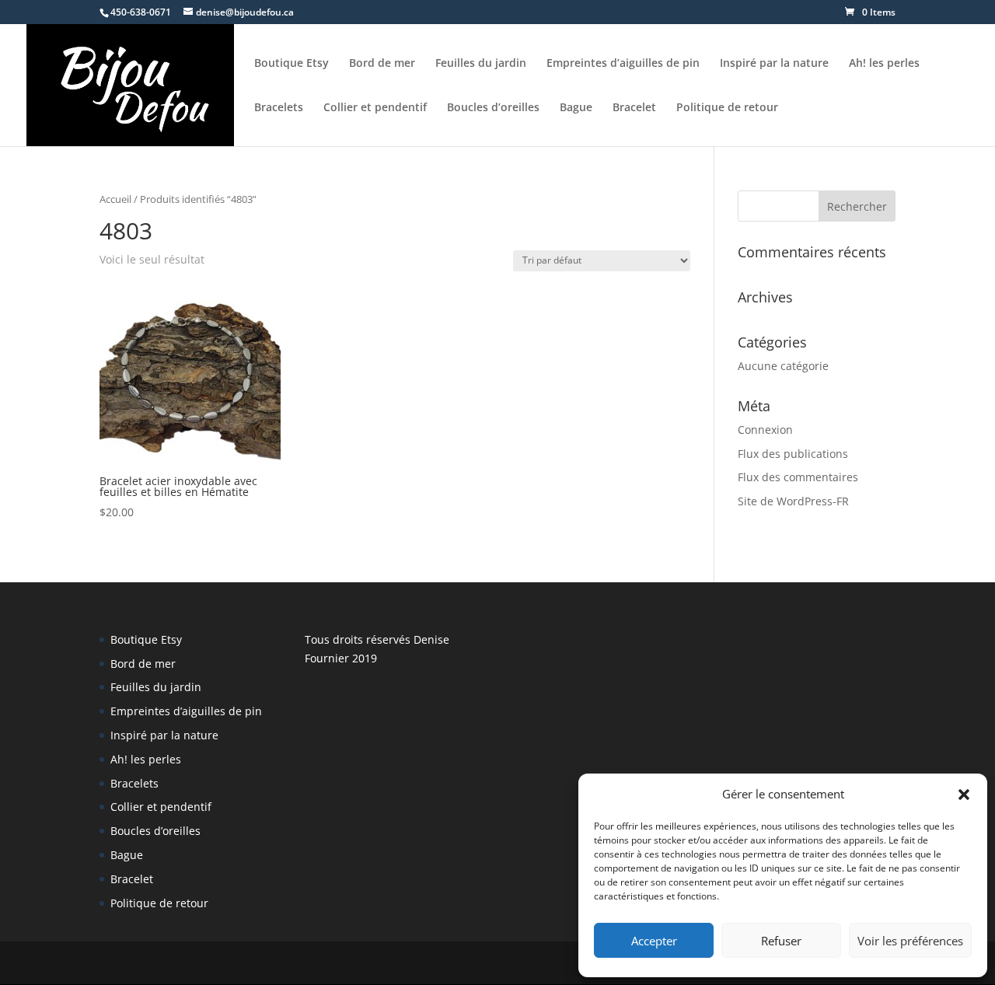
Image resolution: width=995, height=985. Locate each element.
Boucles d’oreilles (493, 108)
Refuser (781, 940)
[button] (964, 794)
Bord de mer (382, 64)
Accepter (654, 940)
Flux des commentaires (798, 477)
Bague (576, 108)
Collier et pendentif (375, 108)
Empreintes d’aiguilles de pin (623, 64)
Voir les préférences (910, 940)
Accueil (115, 199)
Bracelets (278, 108)
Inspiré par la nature (774, 64)
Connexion (765, 429)
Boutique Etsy (291, 64)
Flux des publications (793, 453)
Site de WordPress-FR (793, 501)
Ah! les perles (884, 64)
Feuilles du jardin (480, 64)
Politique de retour (727, 108)
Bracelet (634, 108)
